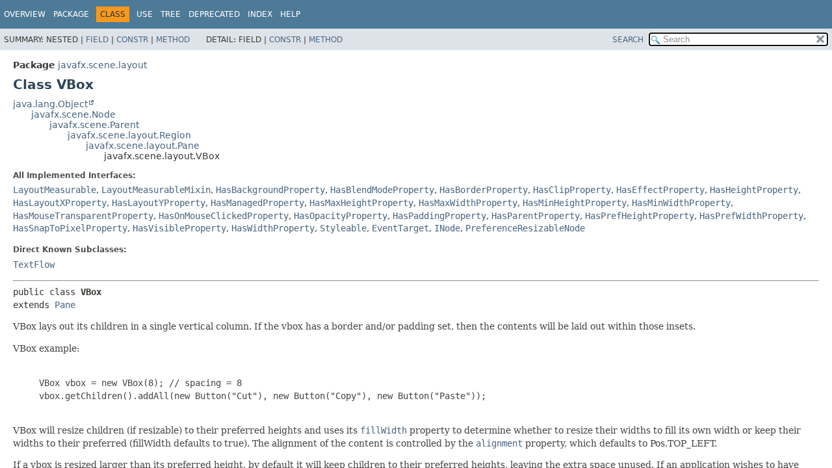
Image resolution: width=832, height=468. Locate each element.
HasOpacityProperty (340, 216)
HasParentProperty (535, 216)
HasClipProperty (572, 190)
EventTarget (400, 228)
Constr (132, 39)
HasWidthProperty (273, 228)
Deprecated (214, 14)
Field (97, 39)
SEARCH (628, 39)
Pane (65, 305)
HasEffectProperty (660, 190)
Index (260, 14)
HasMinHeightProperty (575, 203)
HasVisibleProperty (179, 228)
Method (173, 39)
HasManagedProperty (257, 203)
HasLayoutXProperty (60, 203)
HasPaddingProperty (439, 216)
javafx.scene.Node (73, 114)
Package (71, 14)
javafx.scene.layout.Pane (143, 145)
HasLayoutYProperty (158, 203)
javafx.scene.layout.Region (129, 135)
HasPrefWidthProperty (751, 216)
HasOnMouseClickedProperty (224, 216)
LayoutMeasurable (54, 190)
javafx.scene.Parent (94, 125)
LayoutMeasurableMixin (156, 190)
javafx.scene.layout (102, 65)
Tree (171, 14)
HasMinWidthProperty (681, 203)
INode (447, 228)
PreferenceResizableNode (525, 228)
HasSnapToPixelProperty (70, 228)
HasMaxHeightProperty (361, 203)
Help (290, 14)
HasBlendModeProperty (382, 190)
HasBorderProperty (483, 190)
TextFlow (34, 264)
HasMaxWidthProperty (468, 203)
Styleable (343, 228)
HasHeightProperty (754, 190)
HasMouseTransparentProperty (83, 216)
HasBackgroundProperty (270, 190)
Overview (25, 14)
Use (144, 14)
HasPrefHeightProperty (639, 216)
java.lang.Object (50, 104)
